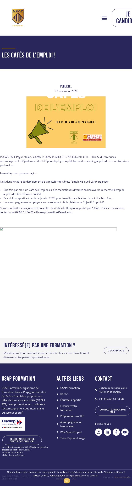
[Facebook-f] (116, 432)
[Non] (127, 477)
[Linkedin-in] (107, 432)
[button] (104, 18)
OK (67, 480)
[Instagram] (98, 432)
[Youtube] (125, 432)
